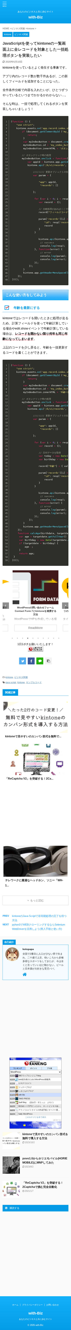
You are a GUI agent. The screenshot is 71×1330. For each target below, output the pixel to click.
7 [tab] (43, 638)
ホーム (15, 1305)
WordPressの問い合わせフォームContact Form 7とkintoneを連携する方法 (35, 611)
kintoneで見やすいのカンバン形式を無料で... (33, 736)
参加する (57, 1120)
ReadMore (35, 628)
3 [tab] (22, 638)
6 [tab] (38, 638)
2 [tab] (17, 638)
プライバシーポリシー (32, 1305)
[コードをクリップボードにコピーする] (64, 123)
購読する (14, 1208)
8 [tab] (48, 638)
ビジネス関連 (21, 677)
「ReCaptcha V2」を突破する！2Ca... (29, 778)
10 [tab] (58, 638)
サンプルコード (34, 682)
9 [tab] (53, 638)
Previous (6, 605)
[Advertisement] (35, 814)
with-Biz (35, 17)
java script (11, 682)
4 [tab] (27, 638)
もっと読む (37, 900)
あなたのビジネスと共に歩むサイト (35, 1319)
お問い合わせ (52, 1305)
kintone (9, 677)
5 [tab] (33, 638)
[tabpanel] (35, 602)
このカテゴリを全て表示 (35, 1117)
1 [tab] (12, 638)
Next (65, 605)
